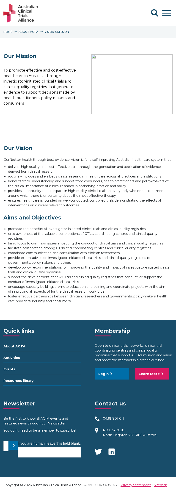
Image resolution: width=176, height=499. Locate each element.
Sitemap (160, 485)
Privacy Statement (136, 485)
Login (103, 373)
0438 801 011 (113, 418)
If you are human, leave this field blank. (49, 443)
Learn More (149, 373)
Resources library (18, 381)
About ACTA (14, 346)
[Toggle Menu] (166, 13)
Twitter (98, 450)
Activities (11, 358)
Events (9, 369)
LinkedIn (112, 450)
